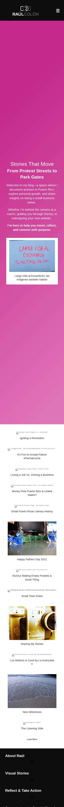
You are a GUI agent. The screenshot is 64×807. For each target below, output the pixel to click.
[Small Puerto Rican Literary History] (32, 510)
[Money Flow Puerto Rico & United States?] (32, 492)
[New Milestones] (32, 695)
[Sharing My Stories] (32, 627)
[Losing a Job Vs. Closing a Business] (32, 474)
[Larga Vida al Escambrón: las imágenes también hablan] (32, 261)
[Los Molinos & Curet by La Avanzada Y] (32, 661)
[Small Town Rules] (32, 595)
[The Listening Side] (32, 727)
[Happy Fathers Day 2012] (32, 542)
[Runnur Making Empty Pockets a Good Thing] (32, 576)
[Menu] (58, 10)
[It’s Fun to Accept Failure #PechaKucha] (32, 455)
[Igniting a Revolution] (32, 437)
